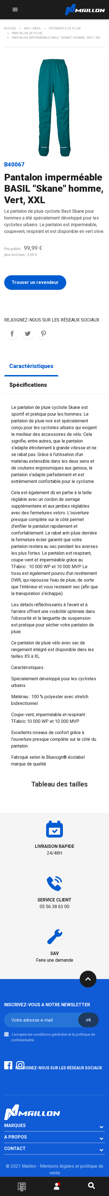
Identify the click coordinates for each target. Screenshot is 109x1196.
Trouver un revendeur (35, 282)
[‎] (20, 791)
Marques (15, 1125)
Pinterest (43, 333)
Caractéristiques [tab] (31, 366)
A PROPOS (15, 1137)
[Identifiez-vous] (56, 1187)
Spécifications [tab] (28, 385)
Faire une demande (54, 960)
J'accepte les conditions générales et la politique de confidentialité (53, 1037)
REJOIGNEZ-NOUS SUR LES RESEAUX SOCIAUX (12, 333)
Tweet (27, 333)
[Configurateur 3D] (21, 1186)
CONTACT (15, 1148)
